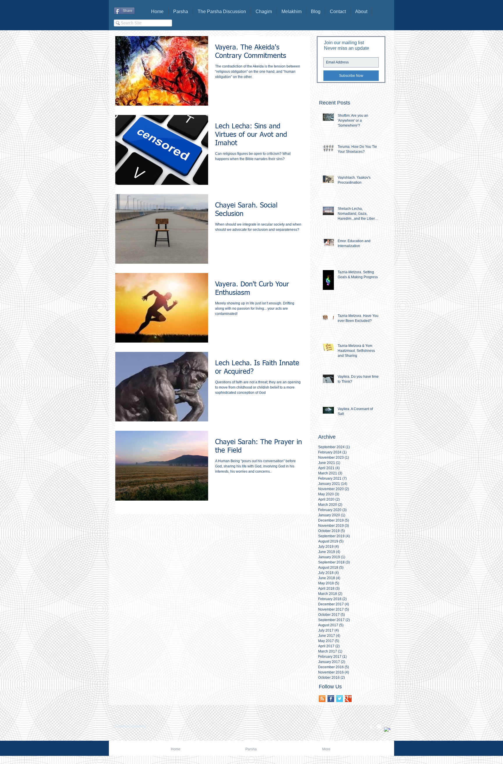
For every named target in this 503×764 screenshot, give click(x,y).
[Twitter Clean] (379, 726)
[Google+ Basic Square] (348, 698)
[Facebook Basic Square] (330, 698)
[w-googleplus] (387, 730)
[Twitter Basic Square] (339, 698)
